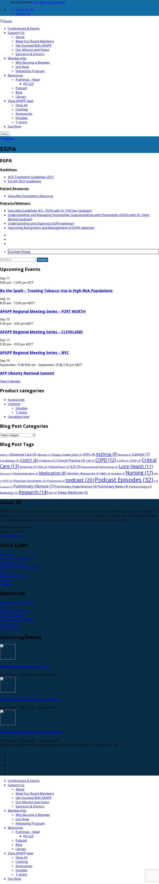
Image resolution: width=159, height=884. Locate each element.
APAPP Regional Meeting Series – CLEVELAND (41, 331)
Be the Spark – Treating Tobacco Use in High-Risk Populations (56, 290)
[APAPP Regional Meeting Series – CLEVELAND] (79, 685)
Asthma (106, 454)
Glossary (8, 138)
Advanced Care (23, 454)
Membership (17, 58)
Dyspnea (28, 467)
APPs (89, 454)
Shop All (21, 105)
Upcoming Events (12, 563)
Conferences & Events (24, 28)
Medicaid (6, 473)
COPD (105, 460)
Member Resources (83, 473)
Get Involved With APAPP (34, 45)
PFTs (7, 481)
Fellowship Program (30, 71)
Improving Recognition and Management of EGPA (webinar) (51, 228)
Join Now (39, 2)
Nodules (118, 473)
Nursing (139, 472)
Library (21, 96)
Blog (19, 92)
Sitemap (6, 584)
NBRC (105, 473)
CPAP (135, 460)
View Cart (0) (25, 9)
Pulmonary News (113, 486)
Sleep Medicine (73, 492)
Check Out (23, 14)
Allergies (44, 454)
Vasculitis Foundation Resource (30, 196)
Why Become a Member (33, 62)
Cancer (141, 454)
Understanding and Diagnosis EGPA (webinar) (41, 223)
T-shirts (21, 122)
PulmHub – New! (28, 79)
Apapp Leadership (67, 454)
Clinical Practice (70, 460)
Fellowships (58, 467)
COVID (122, 460)
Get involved (56, 2)
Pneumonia (56, 481)
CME (90, 460)
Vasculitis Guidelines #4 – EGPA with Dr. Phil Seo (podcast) (50, 211)
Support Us (16, 33)
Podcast (21, 88)
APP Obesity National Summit (27, 373)
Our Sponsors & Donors (17, 619)
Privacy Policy (9, 628)
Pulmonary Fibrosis (33, 486)
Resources (15, 75)
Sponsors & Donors (30, 54)
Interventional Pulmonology (99, 467)
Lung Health (136, 466)
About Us (7, 554)
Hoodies (22, 118)
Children (47, 460)
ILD (75, 466)
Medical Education (25, 473)
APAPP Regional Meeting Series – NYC (34, 352)
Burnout (124, 454)
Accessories (24, 114)
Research (33, 492)
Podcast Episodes (124, 480)
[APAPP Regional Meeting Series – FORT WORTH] (79, 718)
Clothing (22, 109)
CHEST (29, 460)
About (20, 37)
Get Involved (9, 624)
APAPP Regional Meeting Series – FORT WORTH (43, 311)
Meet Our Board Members (35, 41)
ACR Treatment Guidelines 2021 (31, 177)
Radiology (9, 493)
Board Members (12, 615)
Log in (4, 2)
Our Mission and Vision (32, 50)
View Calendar (10, 381)
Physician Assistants (29, 481)
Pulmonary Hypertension (75, 486)
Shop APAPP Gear (21, 101)
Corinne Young (19, 251)
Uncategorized (18, 417)
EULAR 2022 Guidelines (24, 181)
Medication (52, 473)
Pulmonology (140, 486)
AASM (4, 455)
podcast (80, 479)
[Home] (6, 21)
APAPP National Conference (20, 567)
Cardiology (9, 460)
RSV (52, 493)
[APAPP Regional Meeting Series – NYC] (79, 652)
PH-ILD (28, 84)
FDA (42, 467)
